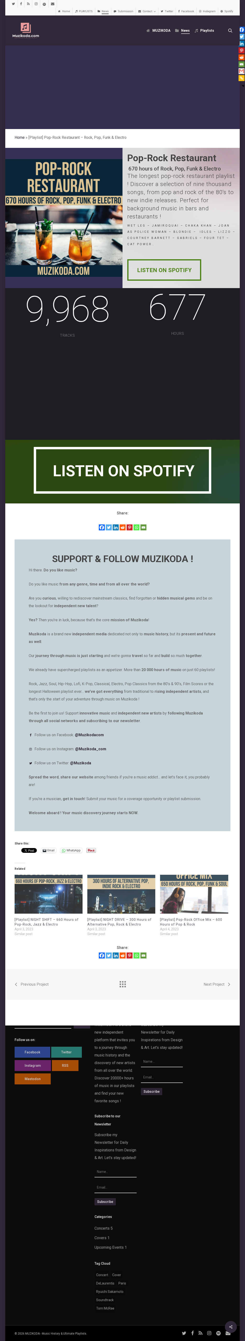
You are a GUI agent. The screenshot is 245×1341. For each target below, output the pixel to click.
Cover (116, 1275)
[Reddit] (123, 527)
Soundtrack (105, 1300)
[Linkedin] (116, 527)
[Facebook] (102, 527)
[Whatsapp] (136, 527)
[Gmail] (242, 71)
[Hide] (243, 86)
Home (20, 137)
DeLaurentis (105, 1283)
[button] (164, 270)
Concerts (102, 1228)
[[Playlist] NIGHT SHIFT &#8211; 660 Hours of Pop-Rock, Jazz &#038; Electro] (49, 894)
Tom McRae (105, 1308)
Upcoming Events (109, 1247)
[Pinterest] (130, 527)
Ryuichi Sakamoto (109, 1292)
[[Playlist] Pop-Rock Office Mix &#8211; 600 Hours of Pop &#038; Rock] (194, 894)
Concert (102, 1275)
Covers (100, 1238)
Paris (122, 1283)
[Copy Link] (242, 78)
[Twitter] (109, 527)
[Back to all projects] (122, 983)
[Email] (143, 527)
